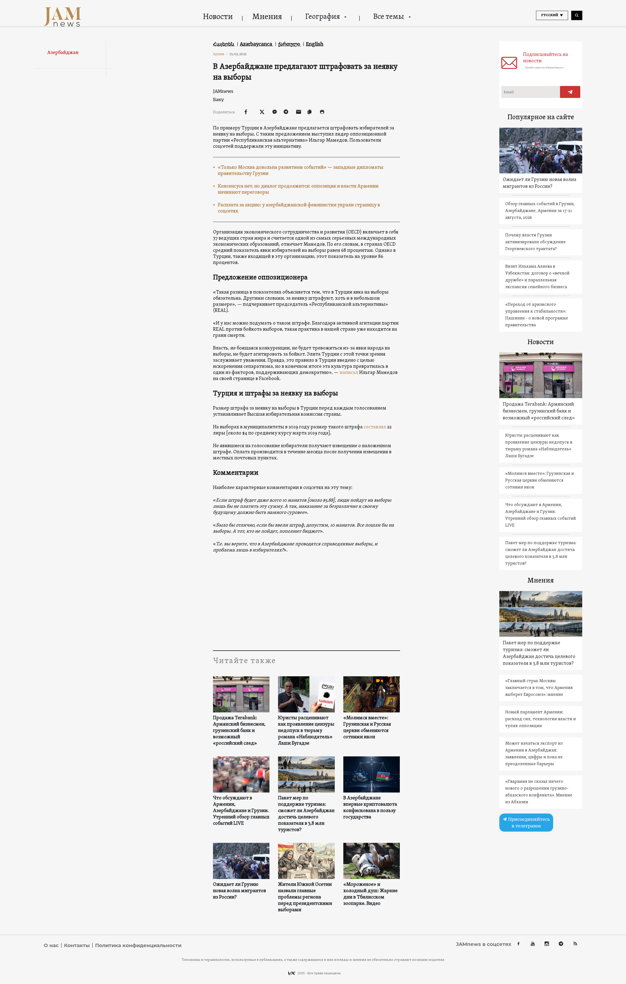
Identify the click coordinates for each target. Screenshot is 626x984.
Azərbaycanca (256, 44)
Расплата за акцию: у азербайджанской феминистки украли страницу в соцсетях (299, 208)
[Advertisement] (306, 601)
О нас (51, 945)
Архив (220, 54)
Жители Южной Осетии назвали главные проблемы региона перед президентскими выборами (305, 897)
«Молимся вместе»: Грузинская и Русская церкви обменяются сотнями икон (367, 727)
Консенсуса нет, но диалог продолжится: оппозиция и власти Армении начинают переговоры (298, 189)
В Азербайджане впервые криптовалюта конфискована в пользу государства (370, 807)
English (315, 44)
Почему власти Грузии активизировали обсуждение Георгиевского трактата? (535, 242)
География (322, 16)
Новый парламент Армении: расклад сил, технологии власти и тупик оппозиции (540, 719)
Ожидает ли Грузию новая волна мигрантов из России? (239, 890)
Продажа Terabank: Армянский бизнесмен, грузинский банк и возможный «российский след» (239, 731)
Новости (218, 17)
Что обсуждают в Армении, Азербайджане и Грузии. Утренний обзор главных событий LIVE (241, 811)
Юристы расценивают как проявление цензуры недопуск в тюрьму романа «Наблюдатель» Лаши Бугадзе (306, 731)
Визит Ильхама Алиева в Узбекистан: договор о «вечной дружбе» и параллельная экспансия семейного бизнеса (537, 277)
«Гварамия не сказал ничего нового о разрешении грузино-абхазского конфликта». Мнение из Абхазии (538, 792)
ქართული (289, 44)
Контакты (77, 945)
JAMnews (223, 91)
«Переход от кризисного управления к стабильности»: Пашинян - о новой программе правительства (536, 315)
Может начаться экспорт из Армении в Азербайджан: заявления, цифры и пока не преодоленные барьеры (534, 754)
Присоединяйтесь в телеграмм (528, 822)
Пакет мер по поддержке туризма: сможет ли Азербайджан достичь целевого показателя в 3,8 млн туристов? (306, 814)
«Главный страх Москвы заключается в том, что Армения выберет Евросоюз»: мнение (539, 688)
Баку (218, 99)
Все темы (388, 16)
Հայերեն (224, 44)
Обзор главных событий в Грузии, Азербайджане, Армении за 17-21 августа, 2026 (540, 211)
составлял (375, 427)
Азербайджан (62, 53)
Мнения (267, 17)
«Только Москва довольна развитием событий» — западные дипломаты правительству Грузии (300, 170)
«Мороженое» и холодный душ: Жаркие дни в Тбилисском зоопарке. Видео (370, 894)
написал (349, 373)
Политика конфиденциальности (138, 945)
